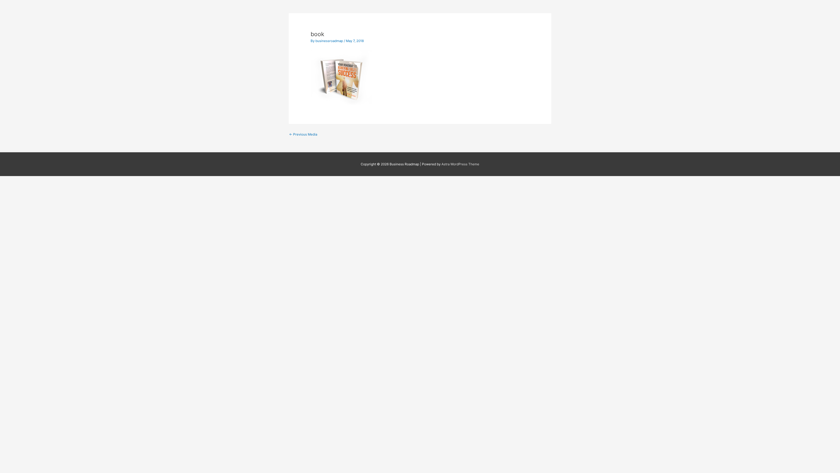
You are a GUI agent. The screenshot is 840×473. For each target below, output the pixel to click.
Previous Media (303, 134)
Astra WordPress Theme (460, 164)
